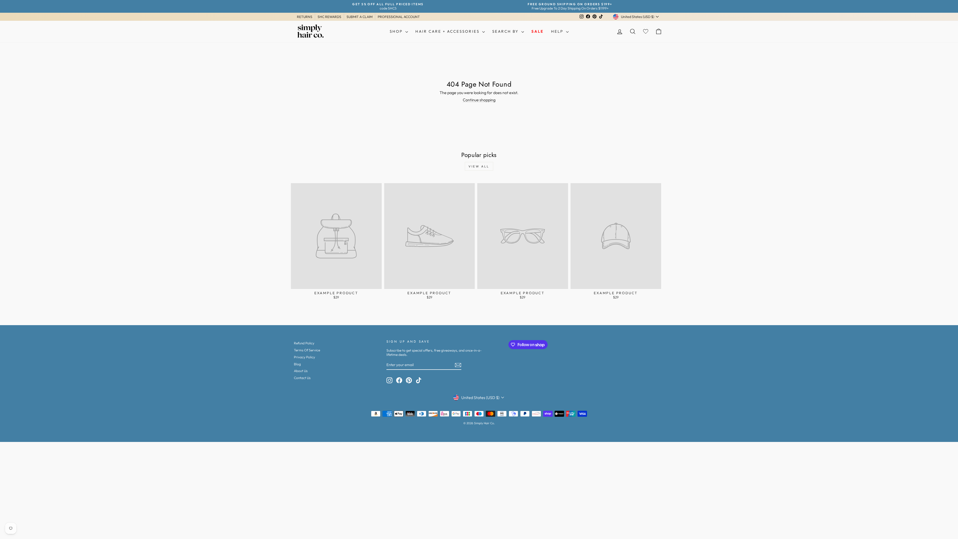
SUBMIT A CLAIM (359, 16)
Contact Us (302, 378)
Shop (397, 31)
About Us (301, 371)
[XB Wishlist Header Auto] (645, 31)
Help (558, 31)
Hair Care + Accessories (448, 31)
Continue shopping (479, 99)
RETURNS (304, 16)
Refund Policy (304, 343)
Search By (506, 31)
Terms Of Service (307, 350)
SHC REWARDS (329, 16)
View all (479, 166)
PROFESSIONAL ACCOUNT (399, 16)
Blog (297, 364)
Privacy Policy (304, 357)
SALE (537, 31)
